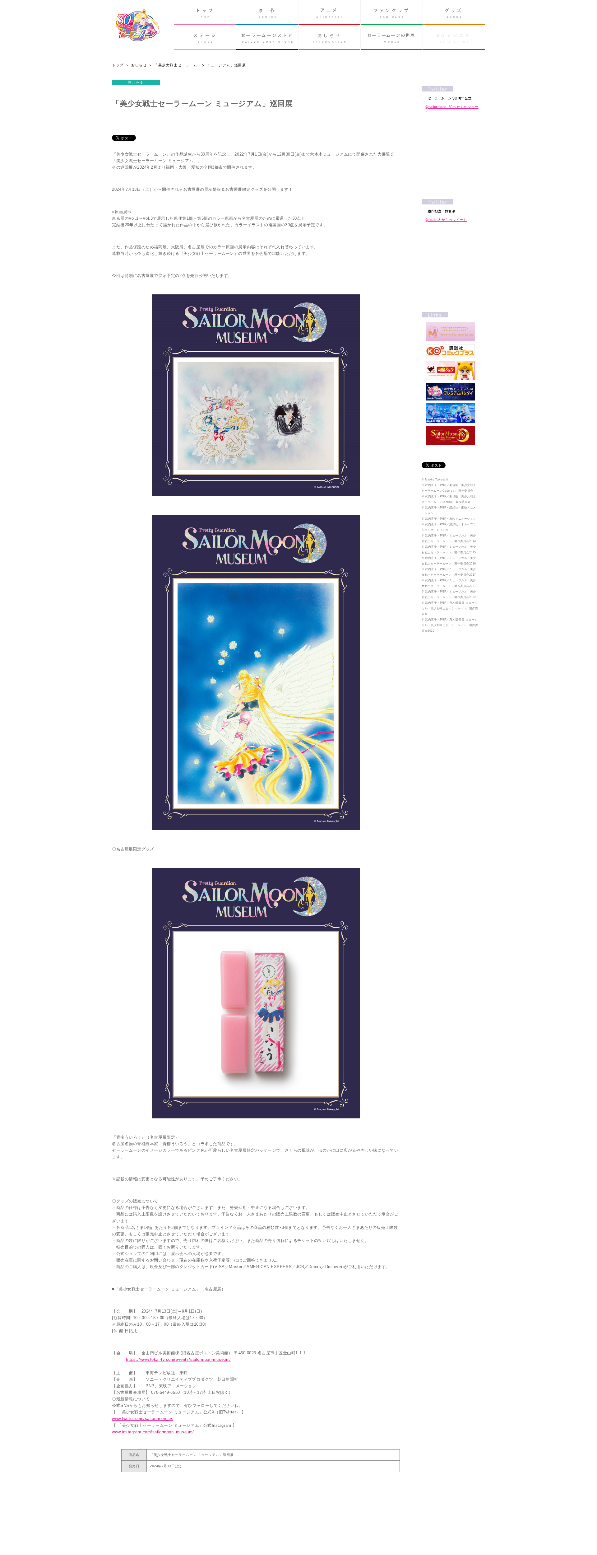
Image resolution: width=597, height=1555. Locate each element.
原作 (267, 12)
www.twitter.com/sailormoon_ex (142, 1418)
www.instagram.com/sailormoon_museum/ (153, 1432)
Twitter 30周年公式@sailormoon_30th (450, 93)
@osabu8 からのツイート (446, 220)
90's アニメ (454, 37)
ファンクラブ (392, 12)
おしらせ (329, 37)
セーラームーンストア (267, 37)
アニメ (329, 12)
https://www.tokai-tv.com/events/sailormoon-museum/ (178, 1359)
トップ (205, 12)
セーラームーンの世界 (392, 37)
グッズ (454, 12)
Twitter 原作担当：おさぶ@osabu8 (450, 206)
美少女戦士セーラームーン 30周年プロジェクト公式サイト (138, 26)
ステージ (205, 37)
